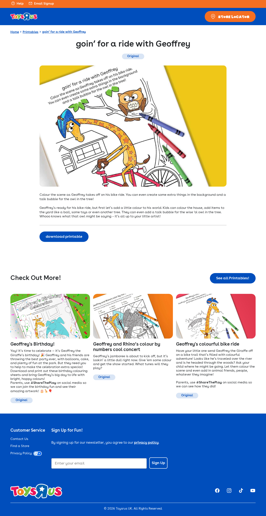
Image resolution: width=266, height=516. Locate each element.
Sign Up (158, 463)
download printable (64, 237)
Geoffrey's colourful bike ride (207, 344)
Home (14, 32)
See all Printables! (232, 278)
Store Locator (233, 16)
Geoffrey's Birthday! (32, 344)
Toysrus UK (124, 508)
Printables (30, 32)
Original (133, 56)
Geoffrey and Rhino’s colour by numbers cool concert (126, 347)
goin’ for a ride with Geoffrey (64, 32)
